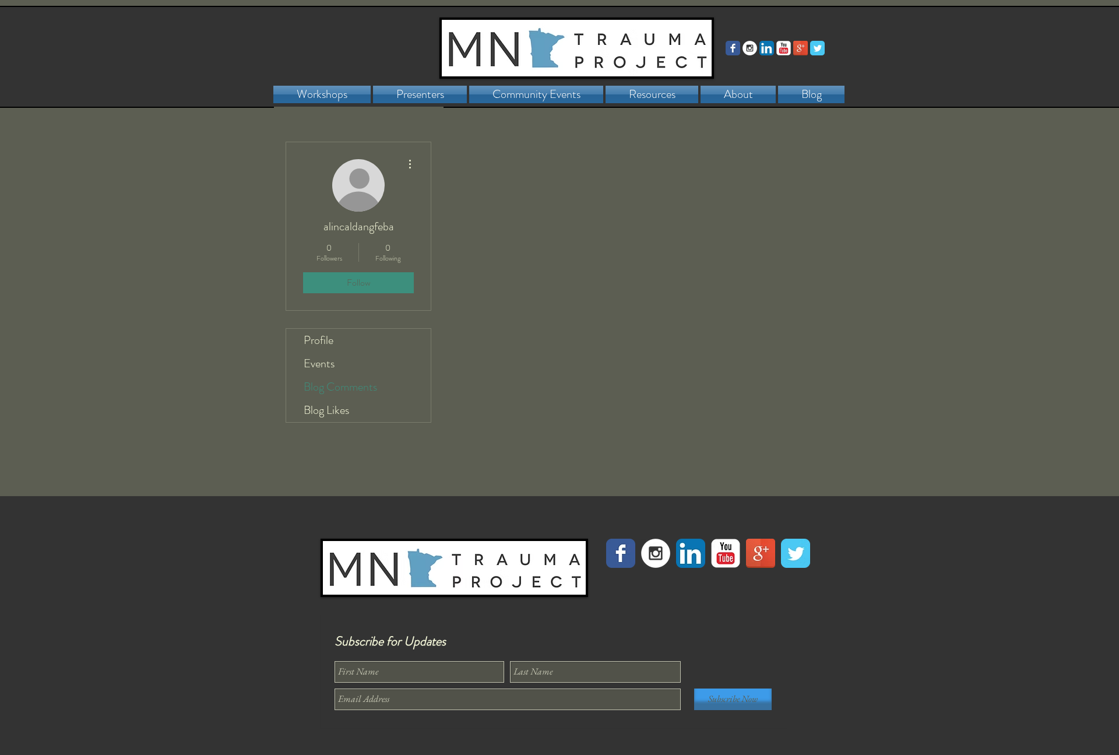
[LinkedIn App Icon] (766, 48)
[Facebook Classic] (733, 48)
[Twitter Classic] (817, 48)
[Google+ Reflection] (800, 48)
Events (319, 363)
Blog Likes (326, 410)
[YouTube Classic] (783, 48)
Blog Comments (340, 386)
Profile (318, 340)
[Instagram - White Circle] (750, 48)
